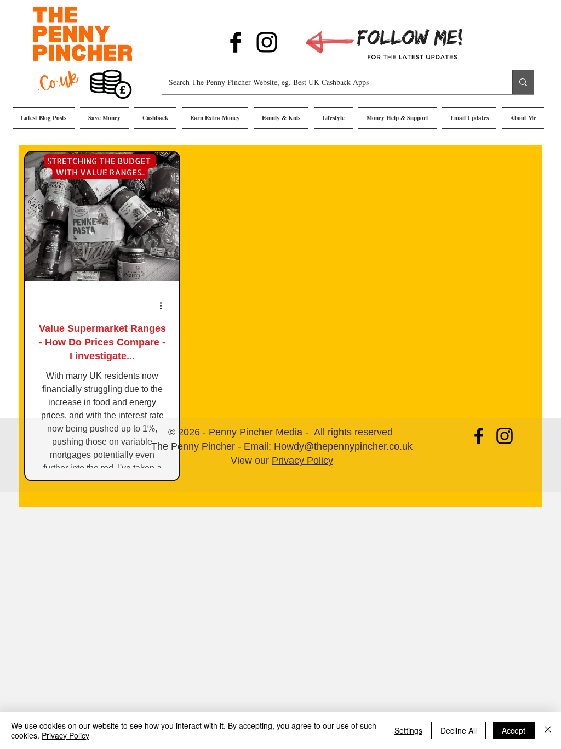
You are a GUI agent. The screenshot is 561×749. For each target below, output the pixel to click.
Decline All (458, 730)
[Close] (547, 730)
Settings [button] (408, 730)
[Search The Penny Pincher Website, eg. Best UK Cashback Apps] (523, 82)
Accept (513, 730)
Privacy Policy (302, 460)
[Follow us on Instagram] (266, 42)
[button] (104, 118)
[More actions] (164, 305)
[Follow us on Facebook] (235, 42)
